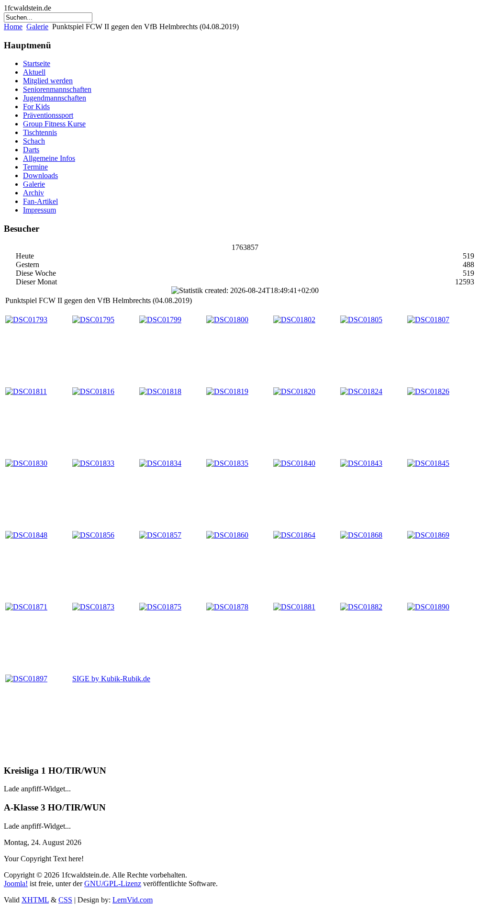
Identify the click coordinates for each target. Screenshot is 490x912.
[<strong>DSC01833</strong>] (93, 463)
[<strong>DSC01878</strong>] (227, 607)
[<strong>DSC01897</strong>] (26, 679)
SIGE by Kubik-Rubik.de (111, 679)
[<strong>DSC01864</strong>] (294, 535)
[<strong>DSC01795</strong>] (93, 319)
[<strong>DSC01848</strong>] (26, 535)
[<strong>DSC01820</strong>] (294, 391)
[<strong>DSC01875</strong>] (160, 607)
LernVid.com (132, 900)
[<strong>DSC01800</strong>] (227, 319)
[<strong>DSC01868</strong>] (361, 535)
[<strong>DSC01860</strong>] (227, 535)
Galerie (37, 27)
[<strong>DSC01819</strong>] (227, 391)
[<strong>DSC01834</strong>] (160, 463)
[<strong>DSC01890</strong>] (428, 607)
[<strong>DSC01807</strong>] (428, 319)
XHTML (35, 900)
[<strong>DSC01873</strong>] (93, 607)
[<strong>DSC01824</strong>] (361, 391)
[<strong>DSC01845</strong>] (428, 463)
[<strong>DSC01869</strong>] (428, 535)
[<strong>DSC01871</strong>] (26, 607)
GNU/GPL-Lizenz (112, 883)
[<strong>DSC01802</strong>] (294, 319)
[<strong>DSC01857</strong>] (160, 535)
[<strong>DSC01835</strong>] (227, 463)
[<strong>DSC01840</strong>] (294, 463)
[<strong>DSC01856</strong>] (93, 535)
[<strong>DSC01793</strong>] (26, 319)
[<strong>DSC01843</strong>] (361, 463)
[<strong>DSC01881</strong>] (294, 607)
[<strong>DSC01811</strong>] (26, 391)
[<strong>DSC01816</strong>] (93, 391)
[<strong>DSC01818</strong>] (160, 391)
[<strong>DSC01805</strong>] (361, 319)
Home (13, 27)
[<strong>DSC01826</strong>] (428, 391)
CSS (65, 900)
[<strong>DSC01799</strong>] (160, 319)
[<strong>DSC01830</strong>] (26, 463)
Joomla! (16, 883)
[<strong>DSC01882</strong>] (361, 607)
